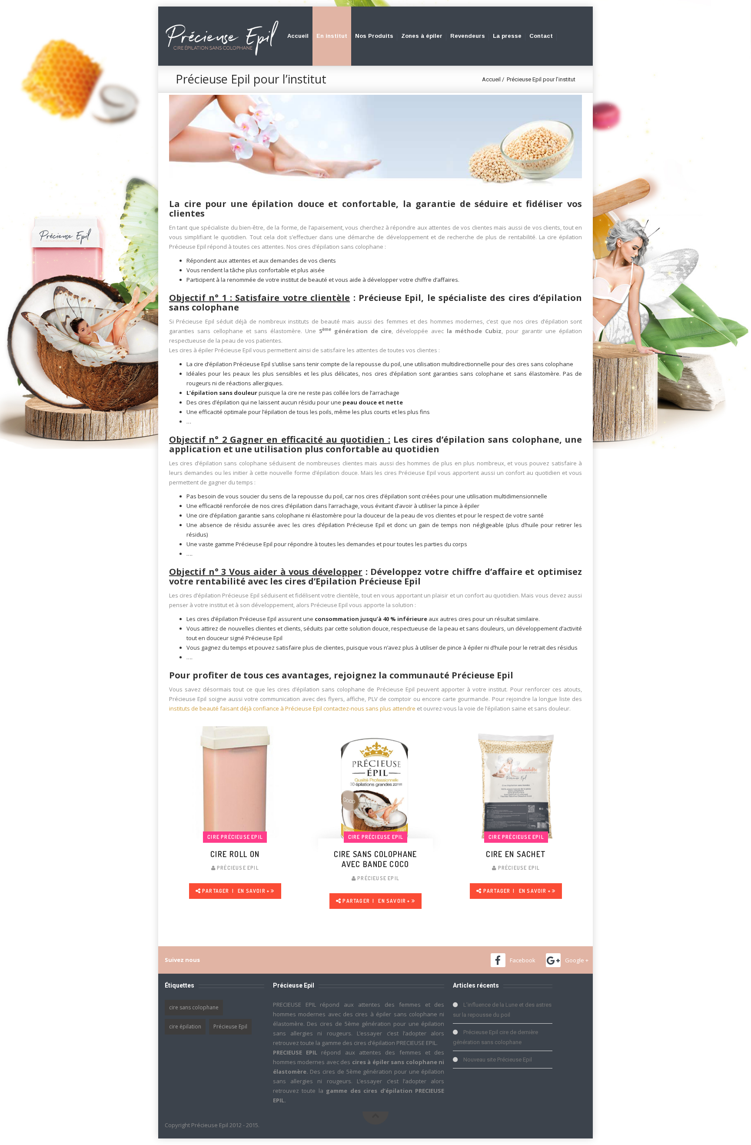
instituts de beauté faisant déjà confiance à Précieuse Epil (245, 708)
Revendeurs (467, 36)
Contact (541, 36)
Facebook (522, 960)
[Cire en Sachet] (516, 792)
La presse (507, 36)
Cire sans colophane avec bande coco (375, 859)
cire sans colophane (194, 1007)
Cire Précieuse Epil (235, 837)
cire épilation (185, 1026)
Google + (576, 960)
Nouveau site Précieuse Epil (497, 1059)
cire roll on (234, 854)
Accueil (298, 36)
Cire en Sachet (516, 854)
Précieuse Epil (230, 1026)
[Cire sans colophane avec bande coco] (375, 792)
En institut (331, 36)
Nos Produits (374, 36)
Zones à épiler (421, 36)
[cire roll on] (235, 792)
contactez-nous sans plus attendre (369, 708)
